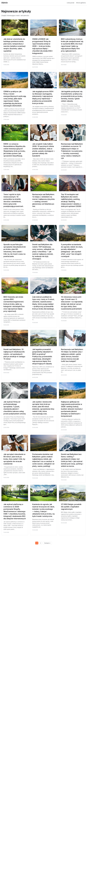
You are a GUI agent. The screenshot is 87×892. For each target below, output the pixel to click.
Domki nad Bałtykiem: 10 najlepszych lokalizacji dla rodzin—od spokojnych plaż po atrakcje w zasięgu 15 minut (14, 354)
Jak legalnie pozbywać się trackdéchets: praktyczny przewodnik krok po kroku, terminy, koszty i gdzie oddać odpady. (72, 96)
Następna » (47, 543)
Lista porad (70, 3)
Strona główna (81, 3)
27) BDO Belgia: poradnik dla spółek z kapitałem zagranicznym (71, 506)
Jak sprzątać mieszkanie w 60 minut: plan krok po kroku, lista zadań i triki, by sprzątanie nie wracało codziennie (14, 459)
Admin (4, 2)
